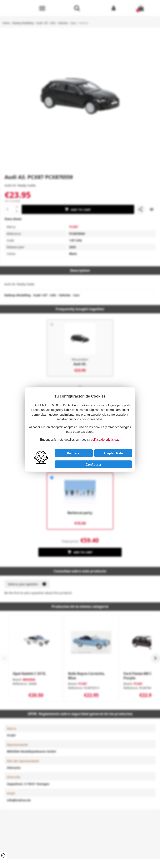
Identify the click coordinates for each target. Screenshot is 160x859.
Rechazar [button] (74, 453)
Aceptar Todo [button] (113, 453)
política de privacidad (105, 439)
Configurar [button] (93, 464)
